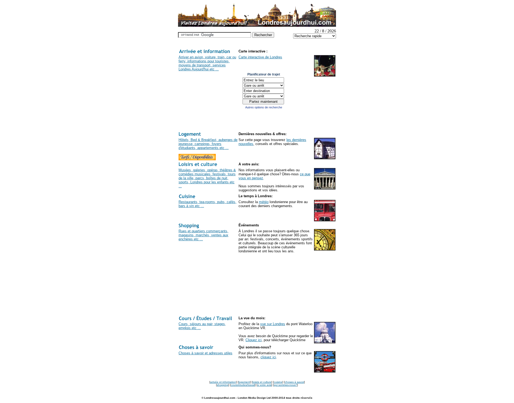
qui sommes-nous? (285, 384)
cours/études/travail (243, 384)
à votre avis (264, 384)
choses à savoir (294, 382)
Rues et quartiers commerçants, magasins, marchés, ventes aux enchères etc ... (203, 235)
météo (264, 202)
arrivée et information (223, 382)
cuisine (278, 382)
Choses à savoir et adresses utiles (205, 353)
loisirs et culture (261, 382)
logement (244, 382)
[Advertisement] (195, 281)
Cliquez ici (253, 340)
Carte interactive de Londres (260, 57)
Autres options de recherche (263, 107)
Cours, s (185, 324)
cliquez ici (268, 357)
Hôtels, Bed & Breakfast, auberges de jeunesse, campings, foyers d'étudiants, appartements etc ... (208, 144)
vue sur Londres (272, 324)
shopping (222, 384)
